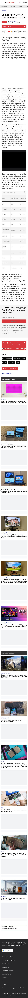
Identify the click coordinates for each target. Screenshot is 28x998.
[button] (26, 2)
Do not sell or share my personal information (13, 988)
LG (3, 358)
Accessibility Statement (8, 970)
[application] (14, 159)
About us (4, 977)
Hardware (11, 362)
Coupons (4, 981)
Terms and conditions (7, 957)
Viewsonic (17, 358)
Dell (18, 362)
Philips (4, 362)
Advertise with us (6, 974)
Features (4, 22)
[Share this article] (3, 31)
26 (19, 345)
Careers (4, 984)
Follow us (15, 31)
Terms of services (20, 325)
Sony (23, 358)
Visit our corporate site (14, 945)
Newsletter (23, 31)
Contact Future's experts (8, 960)
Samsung (9, 358)
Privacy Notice (22, 327)
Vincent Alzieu (13, 21)
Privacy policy (5, 963)
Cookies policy (5, 967)
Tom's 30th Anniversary (16, 6)
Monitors (4, 10)
